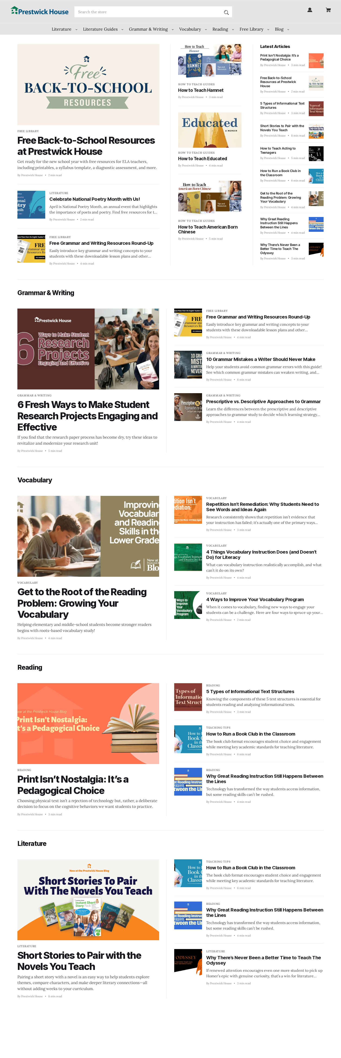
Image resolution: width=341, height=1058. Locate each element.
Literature (62, 29)
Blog (280, 29)
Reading (220, 29)
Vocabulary (190, 29)
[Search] (226, 11)
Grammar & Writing (149, 29)
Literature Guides (101, 29)
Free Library (252, 29)
